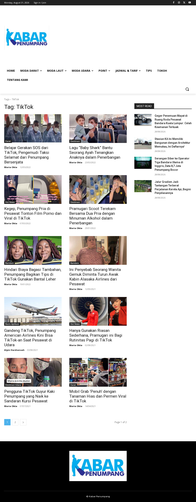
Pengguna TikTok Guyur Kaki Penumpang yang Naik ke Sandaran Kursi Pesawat (29, 396)
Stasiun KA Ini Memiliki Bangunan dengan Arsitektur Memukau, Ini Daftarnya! (172, 142)
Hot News (10, 202)
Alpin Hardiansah (14, 350)
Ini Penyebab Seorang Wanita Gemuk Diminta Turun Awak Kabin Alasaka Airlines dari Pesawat (95, 276)
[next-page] (23, 422)
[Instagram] (179, 3)
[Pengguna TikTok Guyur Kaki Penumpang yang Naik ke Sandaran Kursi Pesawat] (33, 372)
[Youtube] (189, 3)
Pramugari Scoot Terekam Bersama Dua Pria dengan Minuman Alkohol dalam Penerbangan (92, 215)
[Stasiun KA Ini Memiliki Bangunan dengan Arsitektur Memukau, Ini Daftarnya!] (143, 143)
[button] (187, 89)
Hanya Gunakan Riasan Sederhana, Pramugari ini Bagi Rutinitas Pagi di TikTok (95, 335)
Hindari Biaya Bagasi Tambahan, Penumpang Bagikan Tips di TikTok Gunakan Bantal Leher (32, 274)
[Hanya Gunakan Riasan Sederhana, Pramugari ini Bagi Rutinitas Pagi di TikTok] (98, 311)
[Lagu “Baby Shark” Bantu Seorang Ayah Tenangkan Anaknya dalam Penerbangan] (98, 128)
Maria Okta (10, 167)
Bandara (9, 263)
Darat (8, 141)
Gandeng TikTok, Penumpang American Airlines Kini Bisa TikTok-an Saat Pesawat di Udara (30, 337)
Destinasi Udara (13, 385)
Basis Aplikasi (12, 324)
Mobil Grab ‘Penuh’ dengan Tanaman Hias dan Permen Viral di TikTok (97, 396)
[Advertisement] (120, 37)
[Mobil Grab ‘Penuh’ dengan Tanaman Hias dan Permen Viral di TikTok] (98, 372)
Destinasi (75, 141)
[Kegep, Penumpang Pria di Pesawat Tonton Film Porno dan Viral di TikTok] (33, 189)
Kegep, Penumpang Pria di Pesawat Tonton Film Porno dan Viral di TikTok (32, 213)
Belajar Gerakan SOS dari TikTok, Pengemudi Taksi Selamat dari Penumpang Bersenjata (26, 154)
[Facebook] (174, 3)
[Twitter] (184, 3)
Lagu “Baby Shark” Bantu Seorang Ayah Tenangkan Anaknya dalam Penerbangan (94, 152)
